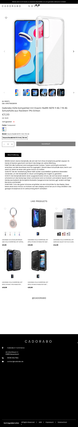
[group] (13, 218)
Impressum (50, 422)
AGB (40, 422)
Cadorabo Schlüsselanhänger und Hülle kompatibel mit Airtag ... (13, 241)
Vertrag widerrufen (11, 423)
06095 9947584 (12, 358)
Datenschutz (62, 422)
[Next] (73, 51)
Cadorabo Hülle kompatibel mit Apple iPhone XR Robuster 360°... (38, 241)
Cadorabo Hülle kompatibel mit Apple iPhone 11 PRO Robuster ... (12, 283)
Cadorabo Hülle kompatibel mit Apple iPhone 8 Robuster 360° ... (38, 283)
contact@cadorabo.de (15, 361)
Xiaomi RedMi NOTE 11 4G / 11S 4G (15, 138)
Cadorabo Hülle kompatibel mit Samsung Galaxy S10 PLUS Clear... (63, 241)
